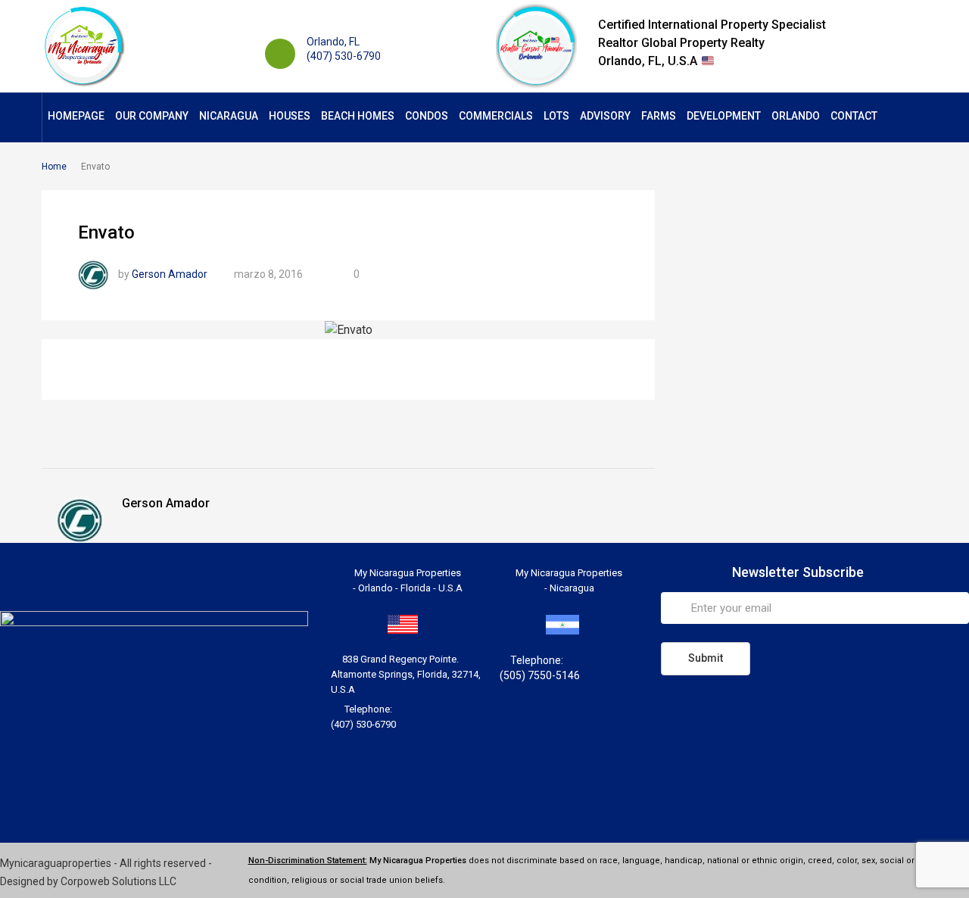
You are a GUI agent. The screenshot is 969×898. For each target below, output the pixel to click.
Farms (658, 116)
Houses (289, 116)
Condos (426, 116)
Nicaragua (228, 116)
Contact (853, 116)
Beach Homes (357, 116)
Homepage (76, 116)
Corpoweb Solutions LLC (118, 881)
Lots (556, 116)
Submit (705, 658)
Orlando (795, 116)
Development (724, 116)
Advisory (605, 116)
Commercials (496, 116)
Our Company (152, 116)
